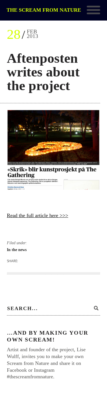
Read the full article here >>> (37, 215)
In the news (17, 250)
